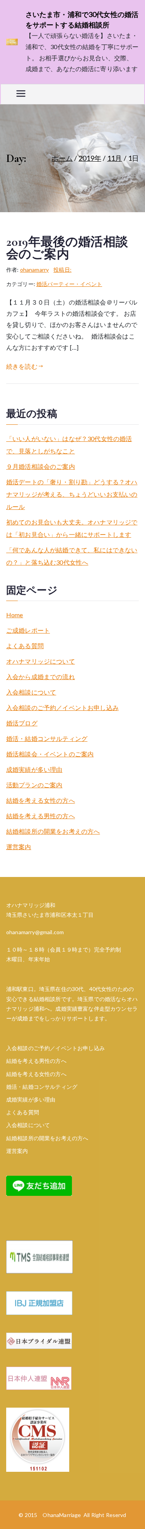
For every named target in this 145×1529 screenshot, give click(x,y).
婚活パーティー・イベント (69, 284)
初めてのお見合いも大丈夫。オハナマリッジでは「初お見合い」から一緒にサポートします (71, 528)
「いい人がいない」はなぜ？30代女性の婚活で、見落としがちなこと (69, 445)
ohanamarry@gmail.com (35, 932)
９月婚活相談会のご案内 (40, 466)
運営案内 (18, 846)
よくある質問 (25, 645)
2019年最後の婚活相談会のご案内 (67, 248)
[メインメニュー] (21, 94)
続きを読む (22, 366)
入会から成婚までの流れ (40, 676)
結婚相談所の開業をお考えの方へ (53, 831)
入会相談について (31, 692)
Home (14, 614)
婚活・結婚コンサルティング (46, 738)
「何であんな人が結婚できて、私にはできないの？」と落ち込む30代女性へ (71, 556)
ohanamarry (34, 269)
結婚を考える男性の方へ (40, 815)
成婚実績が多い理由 (34, 769)
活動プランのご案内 (34, 784)
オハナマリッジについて (40, 661)
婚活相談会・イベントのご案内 (50, 754)
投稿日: (62, 269)
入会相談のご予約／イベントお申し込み (62, 707)
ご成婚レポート (28, 630)
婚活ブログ (22, 723)
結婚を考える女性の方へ (40, 800)
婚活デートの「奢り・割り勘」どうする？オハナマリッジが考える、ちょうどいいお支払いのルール (71, 494)
